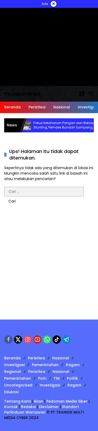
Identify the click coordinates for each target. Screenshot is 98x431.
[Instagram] (28, 339)
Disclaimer (49, 406)
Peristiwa (36, 358)
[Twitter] (18, 339)
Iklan (38, 401)
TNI (57, 378)
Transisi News (22, 94)
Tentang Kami (17, 401)
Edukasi (11, 392)
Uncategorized (18, 385)
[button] (91, 94)
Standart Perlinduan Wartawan (41, 409)
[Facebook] (8, 339)
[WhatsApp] (47, 339)
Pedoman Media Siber (67, 401)
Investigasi (14, 364)
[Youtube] (37, 339)
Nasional (60, 358)
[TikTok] (57, 339)
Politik (72, 378)
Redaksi (28, 406)
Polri (42, 378)
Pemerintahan (45, 364)
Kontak (11, 406)
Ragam (73, 364)
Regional (12, 371)
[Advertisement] (49, 265)
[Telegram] (66, 339)
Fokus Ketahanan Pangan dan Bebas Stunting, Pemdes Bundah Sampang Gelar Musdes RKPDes (60, 125)
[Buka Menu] (82, 94)
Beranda (12, 358)
